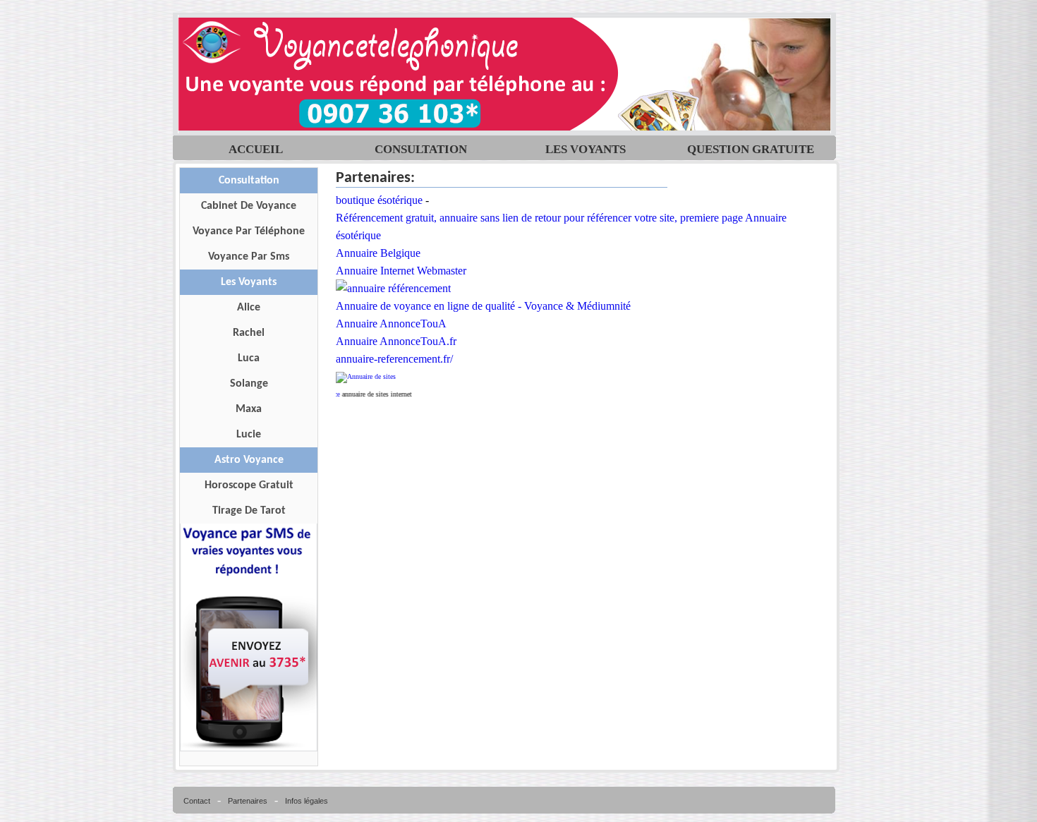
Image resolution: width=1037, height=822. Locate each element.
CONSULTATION (421, 145)
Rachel (249, 333)
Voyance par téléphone (249, 231)
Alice (248, 307)
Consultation (249, 180)
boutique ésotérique (379, 200)
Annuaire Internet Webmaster (401, 271)
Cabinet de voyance (248, 206)
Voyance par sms (248, 256)
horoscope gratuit (249, 485)
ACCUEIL (256, 145)
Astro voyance (249, 460)
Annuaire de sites (371, 376)
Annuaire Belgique (378, 253)
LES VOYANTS (585, 145)
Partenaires (247, 801)
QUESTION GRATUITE (750, 145)
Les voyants (249, 282)
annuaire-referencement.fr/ (394, 359)
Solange (249, 383)
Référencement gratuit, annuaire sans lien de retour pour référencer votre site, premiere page (539, 218)
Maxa (249, 409)
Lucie (248, 434)
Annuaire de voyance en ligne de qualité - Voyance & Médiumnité (483, 306)
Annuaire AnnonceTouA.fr (396, 341)
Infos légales (306, 801)
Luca (249, 358)
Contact (196, 801)
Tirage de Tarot (249, 510)
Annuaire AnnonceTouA (391, 324)
